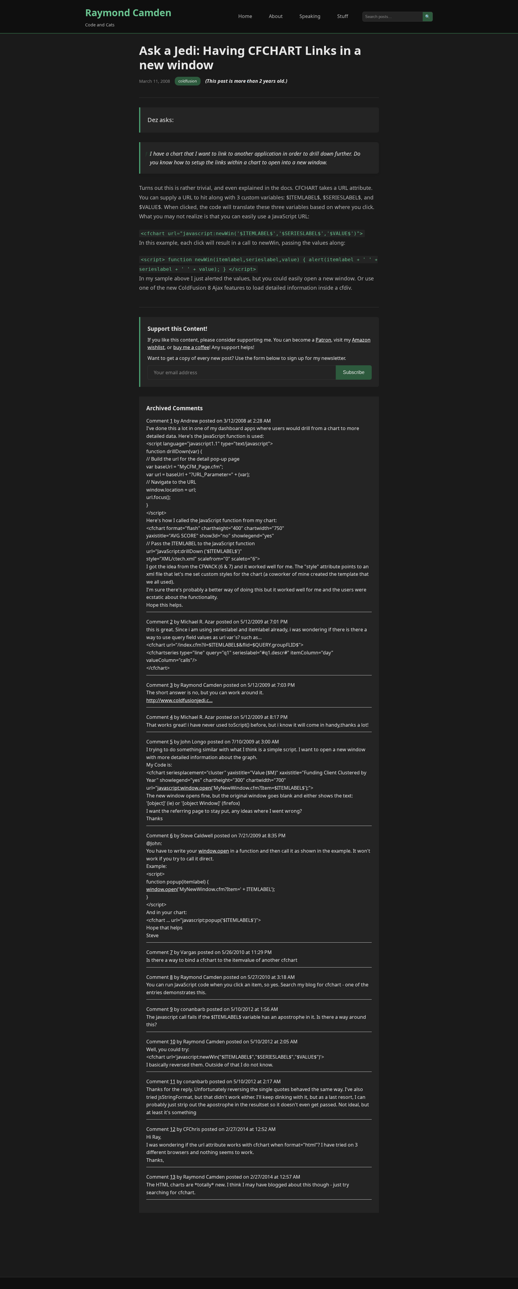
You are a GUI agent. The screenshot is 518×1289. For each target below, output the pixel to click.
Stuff (342, 16)
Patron (323, 339)
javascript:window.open (184, 788)
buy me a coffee (191, 347)
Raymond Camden (128, 12)
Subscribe (354, 372)
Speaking (309, 16)
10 (172, 1041)
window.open (213, 851)
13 (172, 1177)
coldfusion (187, 81)
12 (172, 1129)
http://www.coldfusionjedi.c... (179, 700)
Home (245, 16)
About (276, 16)
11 (172, 1081)
